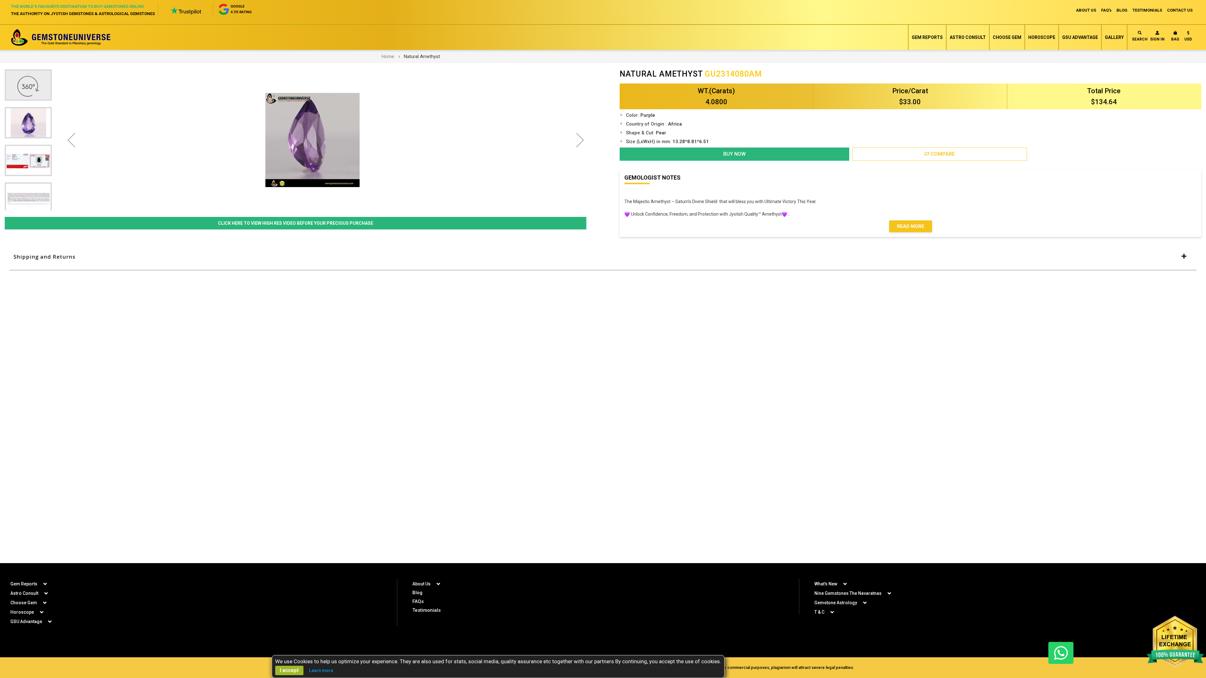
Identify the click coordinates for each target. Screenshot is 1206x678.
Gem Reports (927, 37)
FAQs (418, 601)
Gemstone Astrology (835, 602)
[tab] (603, 256)
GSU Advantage (1080, 37)
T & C (819, 612)
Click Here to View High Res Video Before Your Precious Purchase (295, 223)
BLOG (1121, 10)
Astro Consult (968, 37)
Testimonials (426, 610)
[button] (1188, 37)
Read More (910, 226)
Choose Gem (1007, 37)
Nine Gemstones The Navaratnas (848, 593)
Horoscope (1041, 37)
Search (1140, 39)
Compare (942, 154)
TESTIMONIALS (1147, 10)
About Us (421, 583)
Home (388, 56)
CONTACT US (1179, 10)
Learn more (321, 670)
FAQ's (1106, 10)
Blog (417, 592)
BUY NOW (734, 154)
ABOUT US (1086, 10)
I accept (289, 670)
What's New (825, 583)
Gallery (1114, 37)
